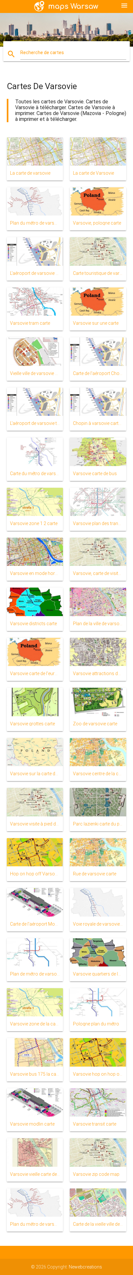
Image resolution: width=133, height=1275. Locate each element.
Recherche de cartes (42, 52)
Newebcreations (85, 1266)
